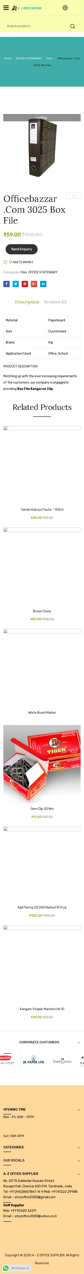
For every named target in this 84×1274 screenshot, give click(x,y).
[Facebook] (6, 284)
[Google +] (34, 284)
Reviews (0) (55, 302)
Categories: (11, 272)
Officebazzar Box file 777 (70, 196)
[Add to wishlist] (13, 501)
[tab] (28, 302)
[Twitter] (16, 284)
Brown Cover (42, 611)
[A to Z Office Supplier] (26, 8)
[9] (30, 1060)
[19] (58, 1060)
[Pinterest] (25, 284)
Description (27, 302)
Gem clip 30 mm (42, 809)
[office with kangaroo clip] (42, 145)
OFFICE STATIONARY (28, 58)
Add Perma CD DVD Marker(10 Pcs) (42, 907)
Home (7, 58)
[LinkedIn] (43, 284)
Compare (47, 264)
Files (49, 58)
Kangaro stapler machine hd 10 (42, 1009)
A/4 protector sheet (77, 196)
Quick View (20, 501)
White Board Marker (42, 713)
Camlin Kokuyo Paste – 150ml (42, 510)
